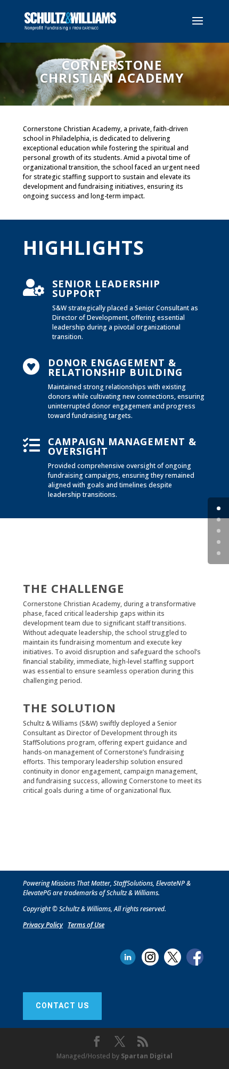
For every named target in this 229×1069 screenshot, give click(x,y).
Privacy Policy (43, 924)
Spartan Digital (147, 1055)
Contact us (62, 1005)
